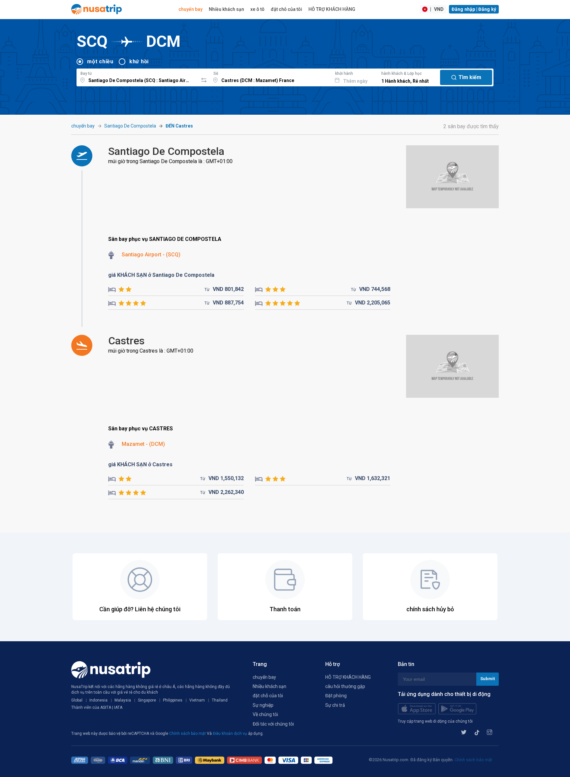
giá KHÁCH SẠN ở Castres (140, 464)
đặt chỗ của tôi (286, 9)
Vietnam (197, 700)
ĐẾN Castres (179, 126)
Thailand (220, 700)
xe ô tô (257, 9)
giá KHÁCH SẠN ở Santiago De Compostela (161, 275)
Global (76, 700)
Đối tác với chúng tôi (273, 724)
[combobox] (137, 76)
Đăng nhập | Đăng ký (474, 9)
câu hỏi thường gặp (345, 686)
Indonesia (98, 700)
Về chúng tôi (265, 714)
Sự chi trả (335, 705)
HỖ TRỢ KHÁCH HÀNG (331, 9)
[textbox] (137, 76)
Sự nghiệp (263, 705)
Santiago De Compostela (130, 126)
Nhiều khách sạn (226, 9)
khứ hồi (139, 61)
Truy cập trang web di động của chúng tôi (435, 721)
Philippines (172, 700)
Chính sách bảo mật (188, 733)
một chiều (100, 61)
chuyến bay (190, 9)
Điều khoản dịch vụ (230, 733)
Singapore (147, 700)
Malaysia (122, 700)
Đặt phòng (336, 695)
